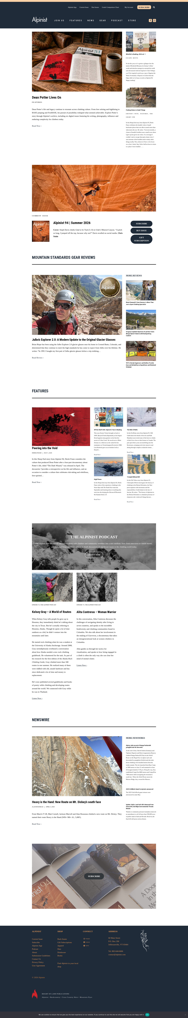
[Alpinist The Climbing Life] (39, 20)
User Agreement (38, 966)
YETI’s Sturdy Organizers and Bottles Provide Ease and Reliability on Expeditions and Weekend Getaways (141, 365)
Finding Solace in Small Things (135, 110)
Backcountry (55, 997)
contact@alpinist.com (117, 954)
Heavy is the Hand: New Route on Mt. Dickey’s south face (66, 802)
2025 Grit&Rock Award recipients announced (139, 789)
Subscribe (144, 7)
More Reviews (134, 275)
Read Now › (37, 126)
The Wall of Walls (132, 430)
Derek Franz (37, 453)
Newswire (40, 720)
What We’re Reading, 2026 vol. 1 (136, 54)
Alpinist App (72, 7)
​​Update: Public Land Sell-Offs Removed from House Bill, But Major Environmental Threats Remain (140, 806)
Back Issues (62, 939)
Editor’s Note (132, 113)
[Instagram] (154, 20)
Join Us (59, 20)
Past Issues (95, 7)
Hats (59, 949)
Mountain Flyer (86, 997)
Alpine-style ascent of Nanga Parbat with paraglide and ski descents (138, 746)
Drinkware (61, 952)
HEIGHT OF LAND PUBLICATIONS (55, 994)
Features (76, 20)
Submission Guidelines (41, 956)
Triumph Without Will (133, 477)
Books (59, 956)
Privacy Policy (38, 962)
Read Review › (38, 358)
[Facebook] (150, 20)
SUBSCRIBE (94, 876)
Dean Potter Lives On (46, 97)
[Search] (154, 7)
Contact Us (36, 959)
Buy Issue (141, 231)
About (34, 952)
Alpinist (45, 997)
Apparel (60, 946)
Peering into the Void (44, 448)
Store (132, 20)
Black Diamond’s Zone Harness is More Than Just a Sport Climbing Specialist (140, 303)
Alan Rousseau (37, 807)
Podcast (117, 20)
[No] (185, 1015)
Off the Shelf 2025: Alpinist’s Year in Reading (108, 430)
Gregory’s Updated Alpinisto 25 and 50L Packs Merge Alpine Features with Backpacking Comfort (140, 333)
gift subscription (141, 239)
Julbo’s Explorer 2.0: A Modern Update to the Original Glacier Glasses (73, 339)
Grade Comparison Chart (110, 7)
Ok (147, 1015)
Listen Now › (37, 698)
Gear (103, 20)
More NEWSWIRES (135, 738)
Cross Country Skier (70, 997)
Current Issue (84, 7)
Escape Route (132, 58)
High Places (98, 479)
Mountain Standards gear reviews (63, 257)
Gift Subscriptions (64, 942)
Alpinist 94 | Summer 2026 (71, 223)
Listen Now (94, 555)
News (90, 20)
